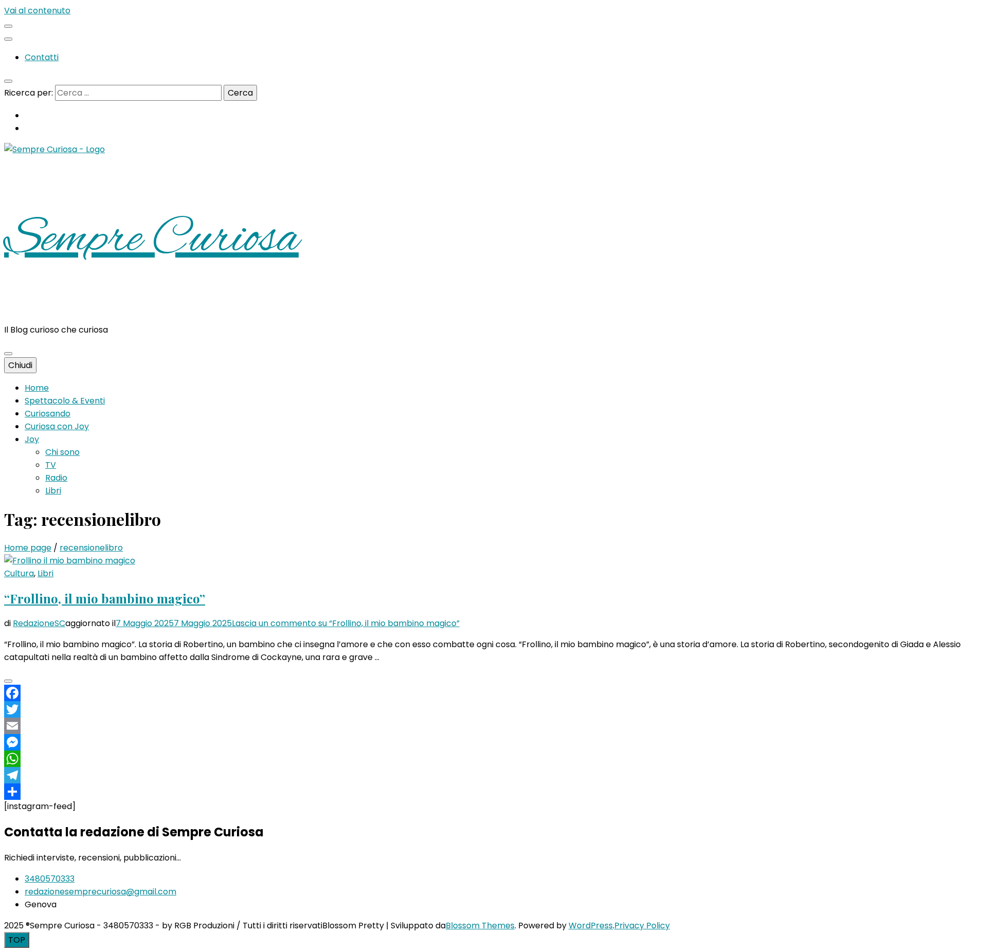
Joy (32, 439)
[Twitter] (493, 709)
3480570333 (50, 879)
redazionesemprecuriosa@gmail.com (100, 892)
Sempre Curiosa (151, 239)
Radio (56, 478)
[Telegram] (493, 775)
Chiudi (20, 365)
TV (50, 465)
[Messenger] (493, 742)
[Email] (493, 726)
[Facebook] (493, 693)
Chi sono (62, 452)
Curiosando (47, 413)
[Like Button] (8, 681)
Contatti (42, 57)
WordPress (591, 925)
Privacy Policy (642, 925)
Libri (53, 491)
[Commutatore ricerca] (8, 81)
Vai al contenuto (37, 10)
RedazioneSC (39, 623)
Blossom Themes (480, 925)
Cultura (19, 573)
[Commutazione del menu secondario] (8, 26)
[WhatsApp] (493, 758)
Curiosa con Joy (57, 426)
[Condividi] (493, 791)
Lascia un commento (346, 623)
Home (37, 388)
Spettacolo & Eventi (65, 401)
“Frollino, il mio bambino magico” (104, 598)
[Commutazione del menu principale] (8, 353)
